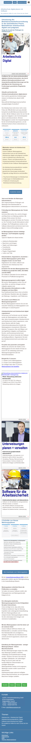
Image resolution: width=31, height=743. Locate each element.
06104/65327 (7, 2)
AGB (3, 738)
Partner (18, 685)
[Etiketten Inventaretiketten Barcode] (24, 141)
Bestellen (5, 685)
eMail (14, 2)
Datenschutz (5, 736)
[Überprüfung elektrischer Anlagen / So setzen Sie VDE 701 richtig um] (15, 375)
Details (12, 685)
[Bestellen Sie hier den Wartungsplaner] (15, 62)
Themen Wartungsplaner (9, 739)
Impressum (5, 735)
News (24, 685)
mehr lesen (22, 419)
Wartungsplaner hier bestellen (10, 366)
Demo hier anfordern (19, 74)
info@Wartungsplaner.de (13, 707)
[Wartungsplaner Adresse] (13, 705)
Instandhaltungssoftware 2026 (15, 577)
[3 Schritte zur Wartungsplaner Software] (15, 537)
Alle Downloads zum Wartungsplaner (15, 572)
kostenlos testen (22, 2)
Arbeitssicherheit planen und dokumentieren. (15, 500)
